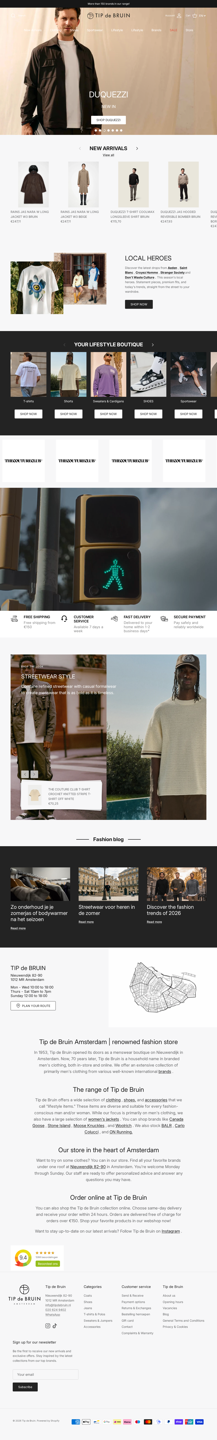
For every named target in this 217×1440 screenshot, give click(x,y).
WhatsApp (52, 1314)
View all (108, 155)
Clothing (55, 30)
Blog (166, 1314)
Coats (88, 1295)
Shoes (74, 30)
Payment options (133, 1302)
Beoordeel (48, 1263)
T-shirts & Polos (94, 1314)
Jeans (88, 1308)
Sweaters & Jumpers (98, 1320)
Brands (156, 30)
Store (189, 30)
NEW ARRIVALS (108, 148)
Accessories (92, 1326)
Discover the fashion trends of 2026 (170, 910)
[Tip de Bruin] (108, 16)
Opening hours (173, 1302)
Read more (18, 928)
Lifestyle (117, 30)
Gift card (128, 1320)
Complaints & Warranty (137, 1333)
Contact (127, 1326)
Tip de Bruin (29, 1420)
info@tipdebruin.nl (58, 1305)
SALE (173, 30)
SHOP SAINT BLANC (108, 120)
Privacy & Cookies (175, 1326)
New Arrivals (33, 30)
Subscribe (25, 1387)
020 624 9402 (55, 1309)
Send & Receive (132, 1295)
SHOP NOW (139, 304)
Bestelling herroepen (136, 1314)
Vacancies (170, 1308)
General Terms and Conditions (183, 1320)
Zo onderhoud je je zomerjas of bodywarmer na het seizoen (39, 913)
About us (169, 1295)
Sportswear (95, 30)
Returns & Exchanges (136, 1308)
